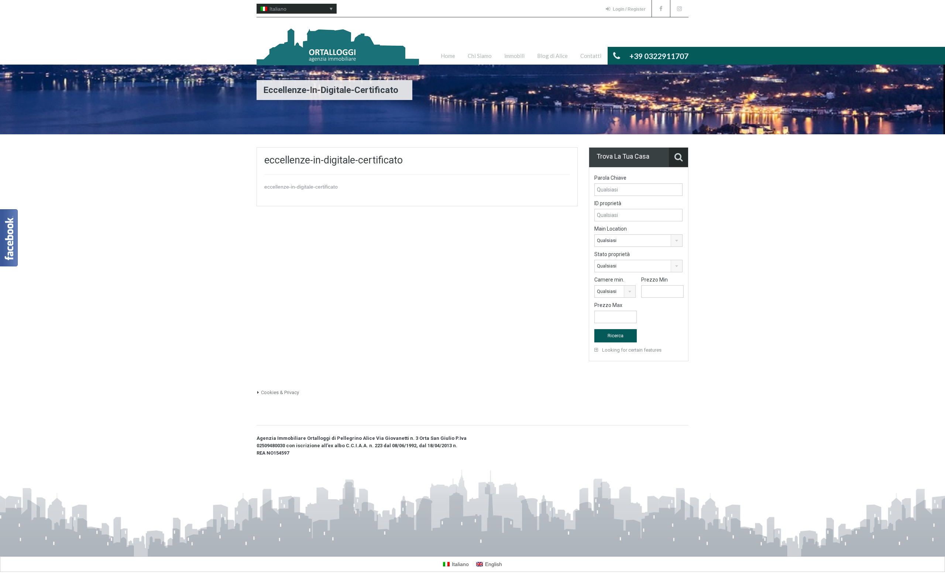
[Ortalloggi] (338, 50)
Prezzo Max (608, 305)
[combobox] (638, 240)
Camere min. (609, 280)
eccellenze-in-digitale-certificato (301, 187)
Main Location (610, 229)
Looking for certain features (631, 350)
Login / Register (629, 9)
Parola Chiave (610, 178)
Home (448, 55)
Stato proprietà (612, 254)
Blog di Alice (552, 55)
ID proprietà (607, 203)
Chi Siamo (480, 55)
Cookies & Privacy (280, 392)
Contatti (590, 55)
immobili (514, 55)
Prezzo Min (654, 280)
